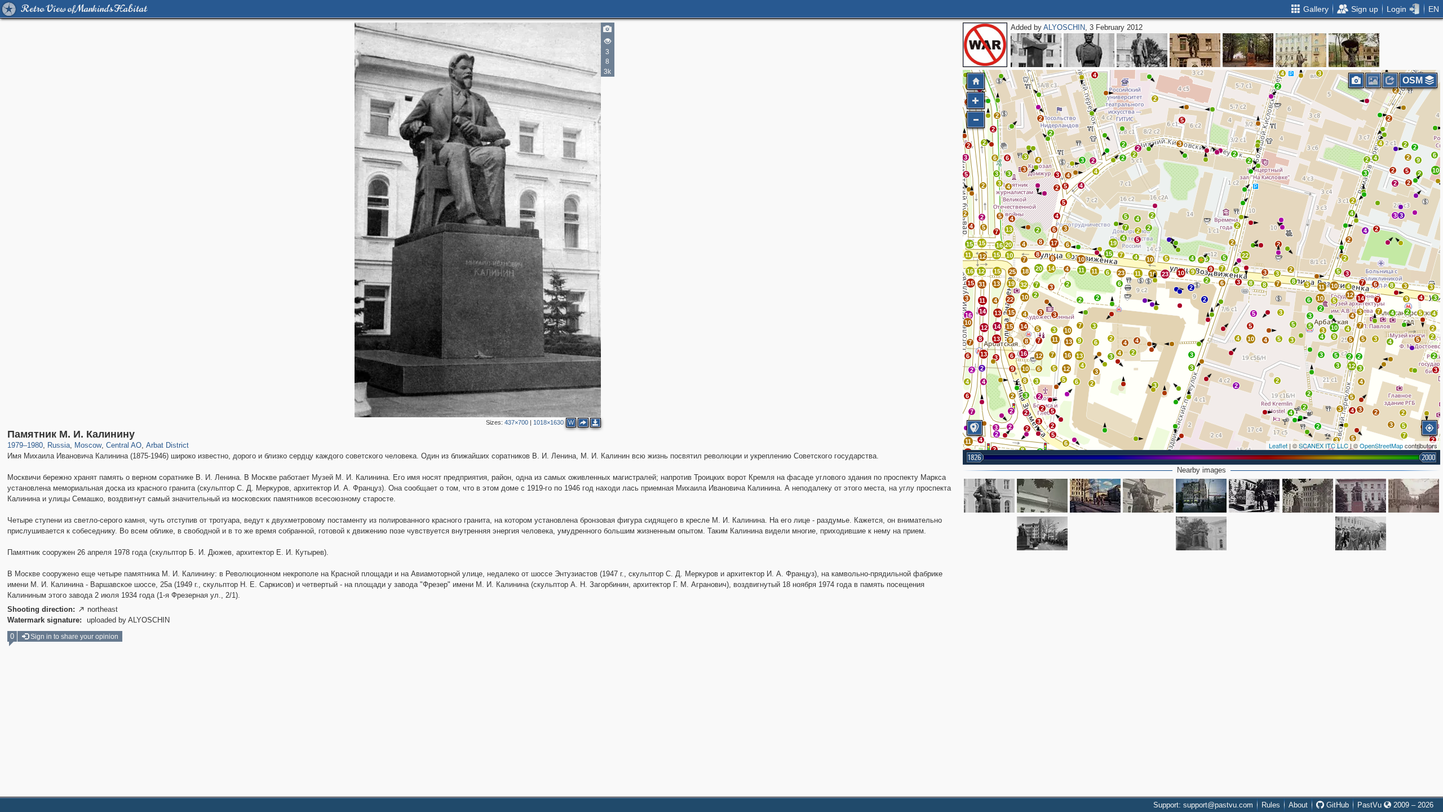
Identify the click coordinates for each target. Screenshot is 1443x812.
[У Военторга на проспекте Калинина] (1095, 496)
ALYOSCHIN (1064, 27)
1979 (15, 445)
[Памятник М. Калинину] (1201, 533)
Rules (1270, 805)
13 (1009, 229)
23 (1121, 273)
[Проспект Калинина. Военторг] (1201, 496)
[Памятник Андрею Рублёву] (1248, 50)
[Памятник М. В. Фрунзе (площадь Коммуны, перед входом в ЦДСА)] (1089, 50)
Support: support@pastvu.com (1203, 805)
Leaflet (1278, 445)
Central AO (123, 445)
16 (999, 245)
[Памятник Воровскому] (1195, 50)
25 (1012, 271)
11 (1321, 287)
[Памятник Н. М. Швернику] (1036, 50)
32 (1023, 284)
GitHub (1336, 805)
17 (1054, 243)
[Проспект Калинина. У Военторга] (1042, 533)
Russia (58, 445)
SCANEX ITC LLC (1323, 445)
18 (1025, 271)
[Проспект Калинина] (1360, 533)
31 (982, 284)
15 (1108, 253)
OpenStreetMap (1381, 445)
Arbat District (167, 445)
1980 (35, 445)
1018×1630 (548, 422)
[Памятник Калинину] (1042, 496)
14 (1360, 298)
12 (1351, 366)
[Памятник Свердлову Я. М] (1142, 50)
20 (1008, 244)
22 (1245, 255)
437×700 (516, 422)
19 (1113, 243)
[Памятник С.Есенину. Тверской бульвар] (1301, 50)
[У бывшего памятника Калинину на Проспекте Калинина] (1254, 496)
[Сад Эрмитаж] (1354, 50)
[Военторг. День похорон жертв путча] (1413, 496)
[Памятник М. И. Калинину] (1201, 260)
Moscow (87, 445)
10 (1250, 339)
